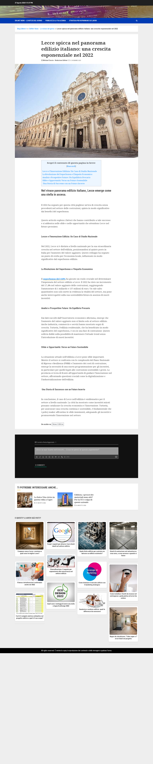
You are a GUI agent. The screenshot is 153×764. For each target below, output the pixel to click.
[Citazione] (55, 457)
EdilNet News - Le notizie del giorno (41, 29)
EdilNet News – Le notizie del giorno (28, 20)
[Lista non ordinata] (52, 457)
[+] (68, 457)
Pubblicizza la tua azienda (55, 20)
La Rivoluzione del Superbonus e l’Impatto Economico (67, 174)
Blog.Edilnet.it (22, 29)
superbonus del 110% (54, 279)
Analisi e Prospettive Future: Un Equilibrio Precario (66, 177)
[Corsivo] (40, 457)
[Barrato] (46, 457)
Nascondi (71, 166)
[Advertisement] (76, 686)
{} (65, 457)
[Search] (136, 21)
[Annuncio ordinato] (49, 457)
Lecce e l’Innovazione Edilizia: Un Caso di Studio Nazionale (69, 171)
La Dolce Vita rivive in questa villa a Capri (44, 498)
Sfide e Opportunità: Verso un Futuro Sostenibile (64, 180)
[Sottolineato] (43, 457)
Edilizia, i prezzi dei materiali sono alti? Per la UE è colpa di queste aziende (83, 499)
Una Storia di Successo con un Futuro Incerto (63, 183)
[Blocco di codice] (58, 457)
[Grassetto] (36, 457)
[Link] (62, 457)
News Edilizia (58, 424)
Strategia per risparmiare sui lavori (83, 20)
